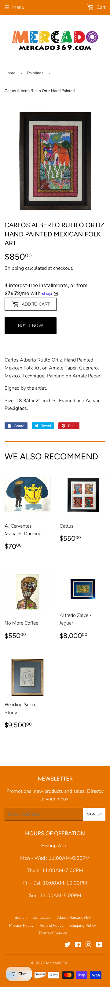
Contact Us (41, 917)
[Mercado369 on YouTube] (99, 945)
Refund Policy (51, 925)
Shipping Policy (82, 925)
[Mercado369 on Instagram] (89, 945)
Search (21, 917)
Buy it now (30, 325)
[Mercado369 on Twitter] (67, 945)
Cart (100, 7)
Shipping (14, 268)
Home (10, 73)
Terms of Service (52, 933)
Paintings (35, 73)
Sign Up (94, 814)
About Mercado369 (74, 917)
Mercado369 (57, 963)
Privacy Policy (21, 925)
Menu (18, 7)
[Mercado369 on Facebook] (78, 945)
